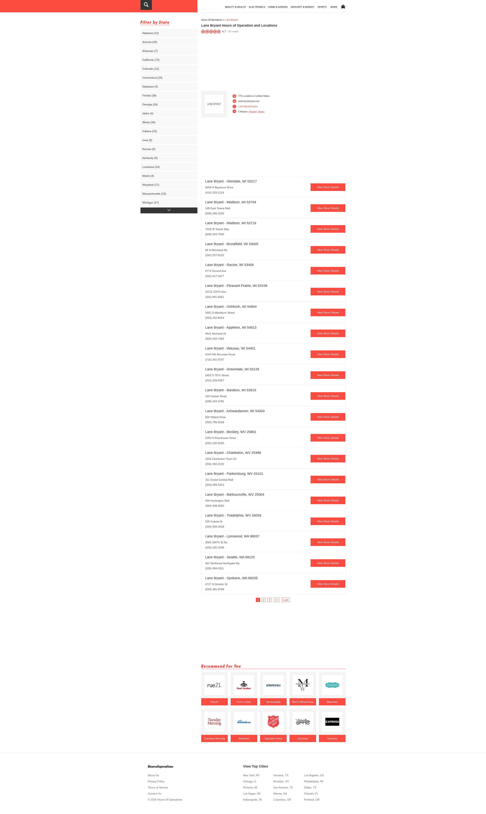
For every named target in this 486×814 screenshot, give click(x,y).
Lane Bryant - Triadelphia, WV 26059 (233, 515)
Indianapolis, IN (252, 799)
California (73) (150, 59)
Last (285, 599)
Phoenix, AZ (250, 787)
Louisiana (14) (151, 166)
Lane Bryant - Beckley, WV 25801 (230, 432)
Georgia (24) (150, 104)
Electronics (257, 7)
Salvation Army (273, 738)
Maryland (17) (150, 184)
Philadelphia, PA (313, 781)
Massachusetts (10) (154, 193)
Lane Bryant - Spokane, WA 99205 (231, 578)
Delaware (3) (150, 86)
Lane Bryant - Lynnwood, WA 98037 (232, 536)
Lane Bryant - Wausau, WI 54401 (230, 348)
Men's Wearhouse (303, 701)
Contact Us (154, 793)
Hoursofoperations (160, 766)
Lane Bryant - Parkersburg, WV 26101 (234, 474)
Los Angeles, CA (314, 775)
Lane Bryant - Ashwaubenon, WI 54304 (235, 411)
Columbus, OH (282, 799)
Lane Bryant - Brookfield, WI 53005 (231, 244)
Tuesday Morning (214, 738)
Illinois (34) (148, 122)
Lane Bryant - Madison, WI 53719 (230, 223)
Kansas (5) (148, 149)
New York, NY (251, 775)
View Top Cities (255, 766)
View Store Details (328, 187)
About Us (153, 775)
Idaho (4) (147, 113)
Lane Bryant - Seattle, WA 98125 (230, 557)
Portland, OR (312, 799)
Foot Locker (244, 701)
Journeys (302, 738)
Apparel (253, 111)
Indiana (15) (149, 131)
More (334, 7)
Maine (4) (148, 175)
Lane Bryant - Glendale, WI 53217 (231, 181)
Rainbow (244, 738)
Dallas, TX (310, 787)
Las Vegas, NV (252, 793)
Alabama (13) (150, 33)
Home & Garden (278, 7)
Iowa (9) (147, 140)
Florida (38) (149, 95)
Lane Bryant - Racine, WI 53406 (229, 265)
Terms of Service (158, 787)
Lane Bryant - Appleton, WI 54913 (230, 327)
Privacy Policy (156, 781)
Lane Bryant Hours (248, 106)
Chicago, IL (250, 781)
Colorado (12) (150, 68)
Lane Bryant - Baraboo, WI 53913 (230, 390)
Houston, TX (280, 775)
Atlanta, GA (280, 793)
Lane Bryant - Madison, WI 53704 (230, 202)
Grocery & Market (302, 7)
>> (276, 599)
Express (332, 738)
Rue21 (215, 701)
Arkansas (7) (150, 50)
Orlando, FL (311, 793)
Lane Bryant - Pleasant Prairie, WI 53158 (236, 286)
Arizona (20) (149, 41)
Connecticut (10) (152, 77)
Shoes (261, 111)
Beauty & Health (235, 7)
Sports (322, 7)
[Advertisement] (273, 61)
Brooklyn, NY (281, 781)
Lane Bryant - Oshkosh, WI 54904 (231, 306)
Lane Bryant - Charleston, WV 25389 (233, 453)
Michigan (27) (150, 202)
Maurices (332, 701)
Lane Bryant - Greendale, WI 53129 (232, 369)
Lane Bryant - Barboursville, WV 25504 (234, 494)
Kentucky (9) (150, 157)
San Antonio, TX (283, 787)
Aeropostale (273, 701)
